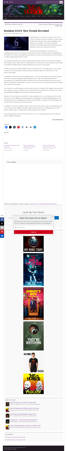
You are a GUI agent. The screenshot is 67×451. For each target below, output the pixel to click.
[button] (33, 218)
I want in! (33, 232)
